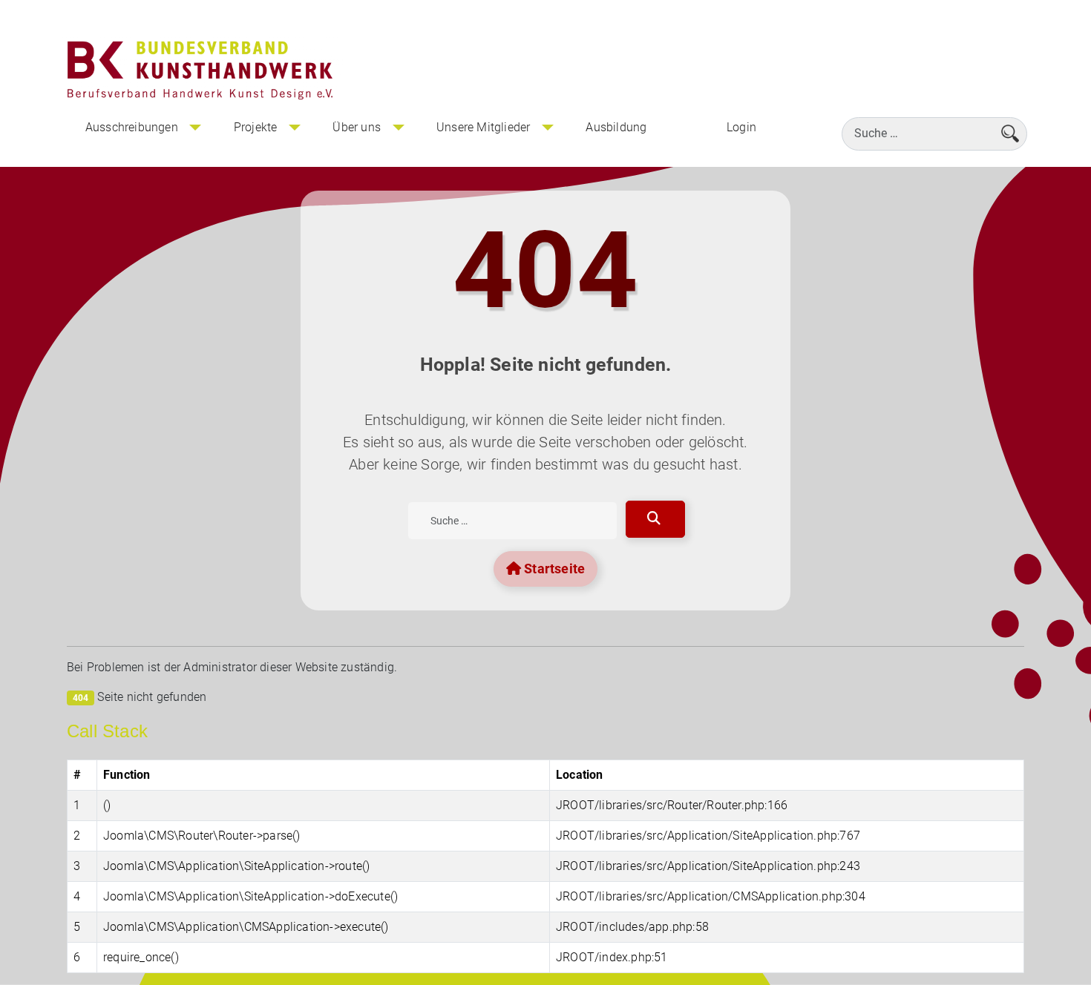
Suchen (655, 519)
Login (741, 127)
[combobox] (934, 134)
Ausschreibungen (131, 127)
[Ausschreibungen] (195, 127)
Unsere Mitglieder (483, 127)
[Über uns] (397, 127)
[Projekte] (294, 127)
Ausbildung (616, 127)
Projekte (256, 127)
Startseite (553, 568)
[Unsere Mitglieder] (547, 127)
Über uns (356, 127)
